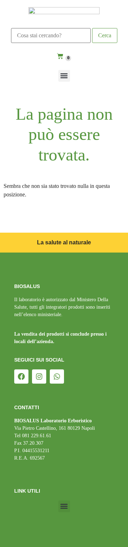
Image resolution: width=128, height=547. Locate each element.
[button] (64, 76)
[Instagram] (39, 376)
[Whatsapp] (57, 376)
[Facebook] (21, 376)
